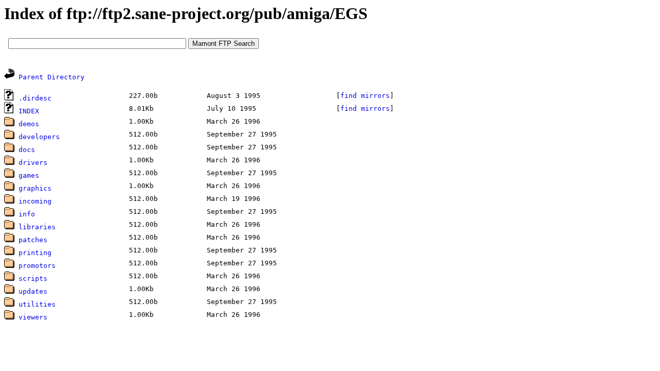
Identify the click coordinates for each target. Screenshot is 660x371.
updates (33, 291)
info (27, 214)
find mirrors (365, 95)
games (29, 175)
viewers (33, 317)
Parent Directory (52, 77)
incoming (35, 201)
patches (33, 240)
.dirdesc (35, 98)
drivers (33, 162)
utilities (37, 304)
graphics (35, 188)
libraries (37, 227)
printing (35, 253)
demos (29, 124)
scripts (33, 278)
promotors (37, 265)
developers (39, 137)
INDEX (29, 111)
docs (27, 150)
